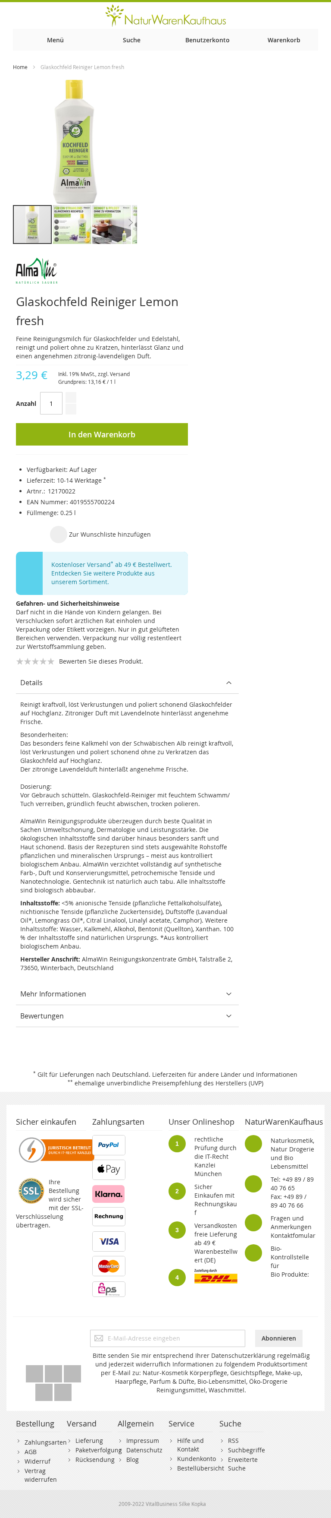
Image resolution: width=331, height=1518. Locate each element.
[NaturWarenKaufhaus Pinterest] (72, 1371)
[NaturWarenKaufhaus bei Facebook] (54, 1371)
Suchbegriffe (246, 1450)
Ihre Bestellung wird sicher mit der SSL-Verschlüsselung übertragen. (50, 1203)
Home (20, 66)
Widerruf (37, 1461)
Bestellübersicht (200, 1468)
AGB (31, 1452)
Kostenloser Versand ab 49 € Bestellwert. (111, 564)
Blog (132, 1459)
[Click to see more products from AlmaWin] (101, 271)
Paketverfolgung (98, 1450)
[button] (72, 224)
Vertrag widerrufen (41, 1475)
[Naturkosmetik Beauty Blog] (63, 1390)
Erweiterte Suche (243, 1463)
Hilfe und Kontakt (190, 1444)
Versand (120, 373)
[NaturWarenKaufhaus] (165, 15)
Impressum (142, 1440)
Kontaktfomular (293, 1235)
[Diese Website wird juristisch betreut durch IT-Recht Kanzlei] (56, 1139)
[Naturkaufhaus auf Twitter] (35, 1371)
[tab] (127, 683)
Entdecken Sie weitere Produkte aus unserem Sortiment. (103, 577)
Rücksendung (95, 1459)
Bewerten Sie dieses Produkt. (101, 661)
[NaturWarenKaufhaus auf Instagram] (44, 1390)
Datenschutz (144, 1450)
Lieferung (89, 1440)
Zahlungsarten (46, 1442)
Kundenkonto (196, 1459)
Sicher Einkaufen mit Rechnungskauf (215, 1200)
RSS (233, 1440)
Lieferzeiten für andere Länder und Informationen (224, 1074)
